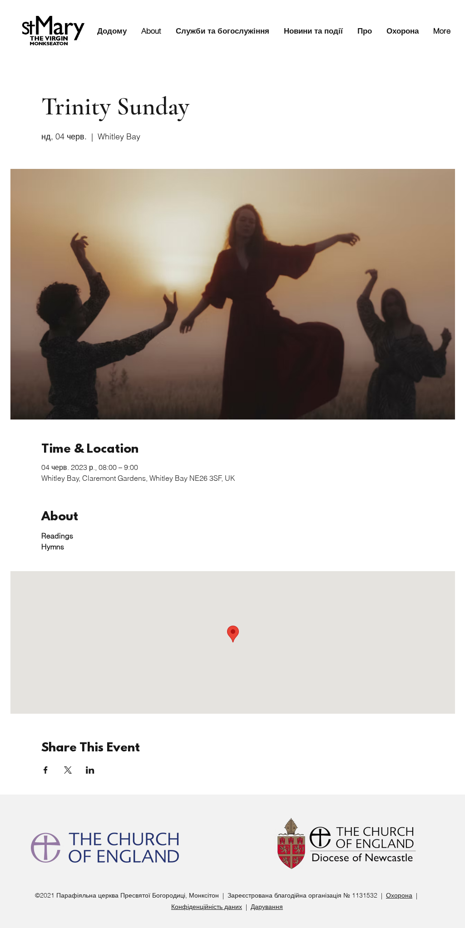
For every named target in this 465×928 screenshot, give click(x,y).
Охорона (399, 895)
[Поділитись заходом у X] (68, 770)
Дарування (267, 907)
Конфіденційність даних (206, 907)
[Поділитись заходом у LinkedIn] (90, 770)
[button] (220, 30)
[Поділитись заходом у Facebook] (45, 770)
